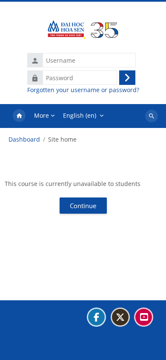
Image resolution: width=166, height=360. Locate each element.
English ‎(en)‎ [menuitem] (79, 115)
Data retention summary (48, 338)
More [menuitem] (41, 115)
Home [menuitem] (19, 116)
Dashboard (24, 139)
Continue (83, 205)
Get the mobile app (40, 349)
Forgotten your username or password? (83, 90)
